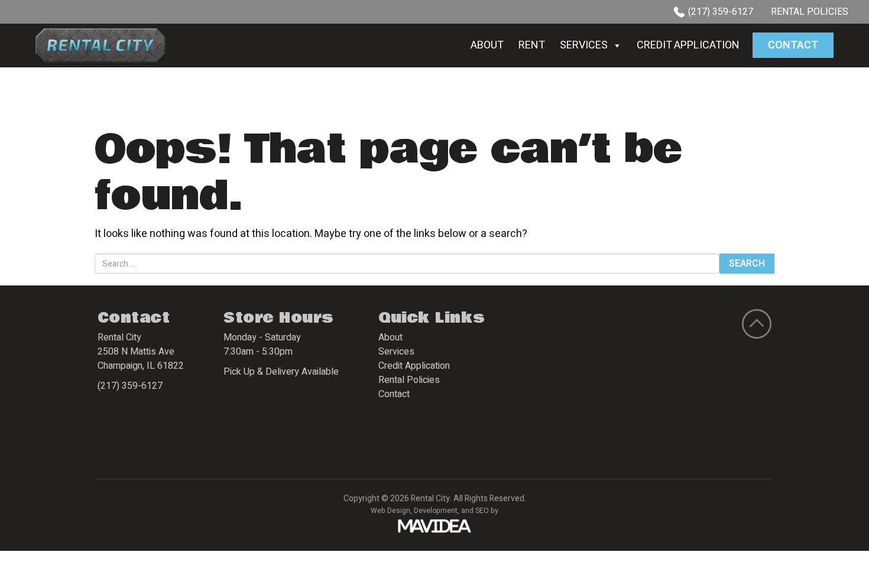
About (487, 45)
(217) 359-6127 (720, 12)
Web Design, (391, 510)
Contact (793, 45)
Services (584, 45)
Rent (531, 45)
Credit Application (688, 45)
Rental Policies (809, 12)
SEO (482, 510)
